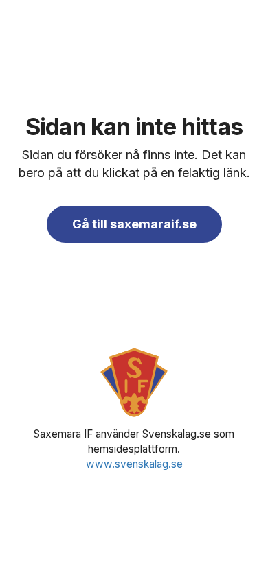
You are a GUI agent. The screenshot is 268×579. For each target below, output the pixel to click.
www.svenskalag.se (134, 464)
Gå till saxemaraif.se (134, 224)
